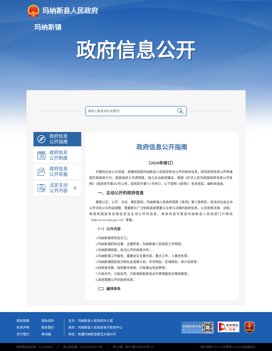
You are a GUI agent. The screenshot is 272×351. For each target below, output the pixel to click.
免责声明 (23, 327)
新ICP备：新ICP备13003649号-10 (133, 346)
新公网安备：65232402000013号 (82, 346)
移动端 (46, 334)
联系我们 (47, 327)
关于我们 (23, 334)
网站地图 (23, 320)
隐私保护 (47, 320)
